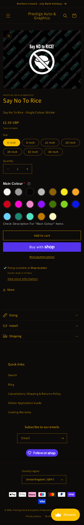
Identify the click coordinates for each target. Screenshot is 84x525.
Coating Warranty (19, 412)
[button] (8, 15)
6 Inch (11, 142)
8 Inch (30, 142)
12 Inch (50, 142)
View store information (23, 279)
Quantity (8, 161)
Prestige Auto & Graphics (26, 509)
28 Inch (12, 152)
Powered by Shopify (50, 509)
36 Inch (53, 152)
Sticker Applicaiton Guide (25, 403)
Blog (11, 384)
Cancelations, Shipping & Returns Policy (34, 394)
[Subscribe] (62, 438)
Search (12, 375)
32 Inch (33, 152)
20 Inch (70, 142)
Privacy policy (33, 516)
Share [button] (11, 289)
